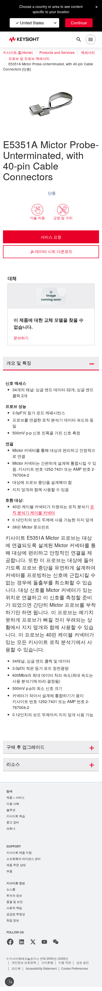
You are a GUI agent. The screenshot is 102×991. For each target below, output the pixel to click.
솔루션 (10, 810)
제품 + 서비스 (15, 797)
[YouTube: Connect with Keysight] (44, 946)
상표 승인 (83, 966)
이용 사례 (12, 804)
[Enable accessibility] (9, 981)
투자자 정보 (14, 898)
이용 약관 (65, 966)
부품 (9, 873)
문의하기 (21, 337)
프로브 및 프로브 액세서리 (29, 59)
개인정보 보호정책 (24, 966)
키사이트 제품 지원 (19, 854)
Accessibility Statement (43, 972)
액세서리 (90, 53)
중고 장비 (12, 823)
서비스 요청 (51, 236)
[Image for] (51, 296)
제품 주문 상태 (16, 867)
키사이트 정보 (15, 885)
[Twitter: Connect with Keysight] (33, 946)
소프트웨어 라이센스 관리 (23, 860)
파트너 (10, 830)
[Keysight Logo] (25, 39)
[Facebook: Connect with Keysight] (10, 946)
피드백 (16, 972)
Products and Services (58, 53)
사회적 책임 (14, 911)
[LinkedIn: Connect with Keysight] (21, 946)
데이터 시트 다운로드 (54, 251)
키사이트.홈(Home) (18, 53)
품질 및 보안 (14, 905)
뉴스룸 (10, 892)
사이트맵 (48, 966)
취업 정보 (12, 924)
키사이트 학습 (15, 817)
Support (13, 847)
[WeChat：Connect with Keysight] (55, 946)
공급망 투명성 (15, 918)
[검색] (79, 39)
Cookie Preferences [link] (79, 972)
